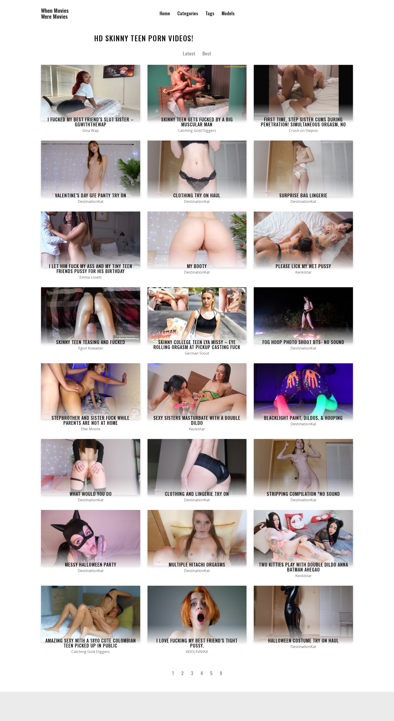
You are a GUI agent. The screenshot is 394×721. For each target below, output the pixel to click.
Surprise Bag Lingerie (303, 195)
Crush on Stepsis (303, 130)
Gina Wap (90, 130)
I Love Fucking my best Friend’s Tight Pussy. (197, 643)
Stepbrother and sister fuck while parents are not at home (91, 420)
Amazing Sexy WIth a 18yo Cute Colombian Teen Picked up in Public (90, 643)
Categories (187, 13)
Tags (209, 13)
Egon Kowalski (90, 348)
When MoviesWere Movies (55, 13)
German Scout (197, 353)
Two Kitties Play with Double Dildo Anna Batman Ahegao (303, 567)
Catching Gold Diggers (197, 130)
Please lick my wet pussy (303, 266)
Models (228, 13)
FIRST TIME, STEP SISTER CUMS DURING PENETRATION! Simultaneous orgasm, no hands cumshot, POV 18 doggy (303, 124)
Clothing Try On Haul (196, 195)
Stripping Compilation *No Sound (303, 493)
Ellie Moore (90, 428)
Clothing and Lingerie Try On (197, 493)
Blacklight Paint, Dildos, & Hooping (303, 417)
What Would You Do (91, 493)
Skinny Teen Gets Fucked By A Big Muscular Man (197, 122)
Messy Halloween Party (90, 564)
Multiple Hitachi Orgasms (197, 564)
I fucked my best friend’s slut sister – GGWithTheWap (91, 122)
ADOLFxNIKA (197, 651)
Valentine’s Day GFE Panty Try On (90, 195)
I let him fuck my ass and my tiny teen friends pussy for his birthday (90, 268)
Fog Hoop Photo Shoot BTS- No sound (303, 342)
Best (206, 53)
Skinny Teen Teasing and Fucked (90, 342)
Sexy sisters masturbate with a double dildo (196, 420)
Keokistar (303, 272)
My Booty (197, 266)
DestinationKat (91, 201)
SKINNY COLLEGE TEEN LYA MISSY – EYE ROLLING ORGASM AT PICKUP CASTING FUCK (196, 344)
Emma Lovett (90, 277)
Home (165, 13)
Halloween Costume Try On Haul (303, 640)
